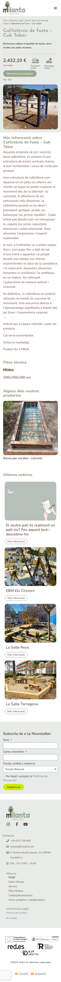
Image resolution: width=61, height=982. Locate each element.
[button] (55, 8)
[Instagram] (8, 824)
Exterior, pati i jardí (20, 20)
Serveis (12, 886)
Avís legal (11, 918)
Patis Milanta (15, 891)
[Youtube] (25, 824)
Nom (6, 740)
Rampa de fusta (14, 458)
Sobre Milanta (16, 882)
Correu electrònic (14, 751)
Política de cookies (16, 912)
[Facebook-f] (17, 824)
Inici (5, 20)
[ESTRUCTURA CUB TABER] (30, 106)
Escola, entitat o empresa (19, 763)
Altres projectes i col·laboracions (26, 900)
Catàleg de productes (20, 895)
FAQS (11, 877)
